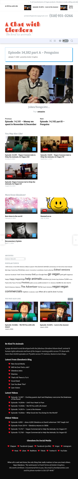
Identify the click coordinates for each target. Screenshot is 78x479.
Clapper (13, 446)
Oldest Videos (11, 418)
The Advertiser (29, 286)
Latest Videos (11, 393)
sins (65, 283)
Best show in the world (13, 216)
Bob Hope (8, 270)
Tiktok (43, 451)
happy (7, 279)
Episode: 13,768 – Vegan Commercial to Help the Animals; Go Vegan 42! (39, 432)
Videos (10, 149)
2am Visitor (15, 388)
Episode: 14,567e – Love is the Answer (26, 7)
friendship (28, 274)
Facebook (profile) (44, 446)
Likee (24, 451)
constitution (40, 270)
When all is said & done (47, 292)
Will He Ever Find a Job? (20, 367)
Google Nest (43, 274)
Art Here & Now (60, 266)
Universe (49, 287)
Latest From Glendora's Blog (18, 359)
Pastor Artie (8, 283)
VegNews (25, 292)
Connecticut (33, 270)
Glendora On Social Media (39, 440)
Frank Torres (21, 274)
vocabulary (32, 292)
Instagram (67, 446)
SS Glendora (11, 287)
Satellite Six (59, 283)
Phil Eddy (18, 283)
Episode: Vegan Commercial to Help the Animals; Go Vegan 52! (20, 183)
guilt (64, 274)
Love (66, 279)
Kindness (61, 279)
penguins (41, 112)
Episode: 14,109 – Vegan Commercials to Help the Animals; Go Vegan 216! (20, 156)
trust (44, 287)
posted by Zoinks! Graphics (29, 57)
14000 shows (8, 266)
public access (34, 283)
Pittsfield (25, 283)
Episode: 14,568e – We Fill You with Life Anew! (29, 406)
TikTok (40, 287)
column (27, 270)
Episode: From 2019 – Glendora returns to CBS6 (29, 426)
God (33, 274)
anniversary (52, 266)
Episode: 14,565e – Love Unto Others (54, 325)
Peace (14, 283)
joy (50, 279)
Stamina (14, 374)
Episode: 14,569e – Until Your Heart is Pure (27, 403)
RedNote (33, 451)
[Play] (39, 84)
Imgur (57, 446)
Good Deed (15, 381)
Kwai (16, 451)
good (37, 274)
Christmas (21, 270)
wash (36, 292)
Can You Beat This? (18, 384)
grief (61, 274)
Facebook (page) (26, 446)
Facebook (13, 274)
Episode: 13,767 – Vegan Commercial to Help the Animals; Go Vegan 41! (39, 429)
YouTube (60, 292)
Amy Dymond (39, 266)
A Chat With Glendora (19, 266)
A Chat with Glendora (22, 27)
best (66, 266)
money (70, 279)
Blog (9, 210)
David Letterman (49, 270)
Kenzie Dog (55, 279)
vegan (56, 286)
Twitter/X (53, 451)
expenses (7, 274)
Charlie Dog (14, 270)
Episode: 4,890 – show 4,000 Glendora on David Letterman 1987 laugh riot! (40, 422)
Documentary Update (13, 241)
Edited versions (62, 269)
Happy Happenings (17, 279)
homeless (45, 279)
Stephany (18, 287)
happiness (70, 274)
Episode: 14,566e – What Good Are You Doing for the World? (19, 326)
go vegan (54, 274)
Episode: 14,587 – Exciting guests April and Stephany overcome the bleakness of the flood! (41, 398)
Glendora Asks (16, 371)
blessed (70, 266)
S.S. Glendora (52, 283)
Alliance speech (29, 266)
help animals (33, 278)
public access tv (43, 283)
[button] (69, 299)
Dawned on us (46, 216)
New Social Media (18, 364)
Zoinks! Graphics (57, 465)
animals (46, 267)
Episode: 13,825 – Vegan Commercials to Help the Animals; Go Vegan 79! (56, 156)
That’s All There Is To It (20, 377)
